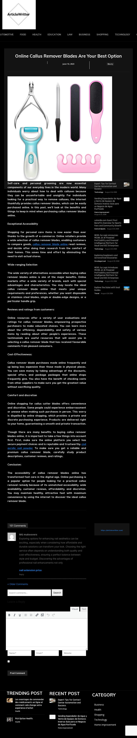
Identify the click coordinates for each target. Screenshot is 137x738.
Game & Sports (99, 229)
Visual (75, 609)
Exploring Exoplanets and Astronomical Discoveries (106, 256)
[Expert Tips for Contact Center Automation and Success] (126, 184)
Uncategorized (100, 261)
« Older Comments (18, 584)
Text (84, 609)
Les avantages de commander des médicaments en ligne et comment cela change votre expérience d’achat (29, 703)
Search (57, 592)
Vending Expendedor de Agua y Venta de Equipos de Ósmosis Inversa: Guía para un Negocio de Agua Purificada (107, 203)
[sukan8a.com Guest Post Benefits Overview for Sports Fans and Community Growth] (126, 221)
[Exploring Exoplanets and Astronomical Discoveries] (126, 256)
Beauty (110, 64)
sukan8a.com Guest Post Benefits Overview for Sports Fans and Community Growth (107, 223)
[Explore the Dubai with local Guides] (126, 288)
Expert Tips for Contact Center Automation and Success (105, 186)
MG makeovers (28, 534)
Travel (96, 293)
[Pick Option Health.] (10, 719)
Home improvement (101, 212)
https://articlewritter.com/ (112, 530)
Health (17, 711)
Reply (21, 574)
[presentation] (9, 615)
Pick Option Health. (24, 718)
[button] (9, 615)
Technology (98, 192)
